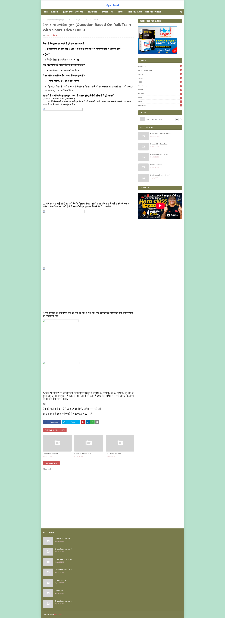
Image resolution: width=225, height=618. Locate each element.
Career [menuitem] (105, 12)
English (160, 78)
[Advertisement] (160, 550)
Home (45, 20)
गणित (160, 98)
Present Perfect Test (158, 144)
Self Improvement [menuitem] (153, 12)
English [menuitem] (54, 12)
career (160, 74)
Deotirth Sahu (51, 35)
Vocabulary (160, 86)
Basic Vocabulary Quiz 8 (160, 133)
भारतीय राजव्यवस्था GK (160, 70)
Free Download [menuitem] (135, 12)
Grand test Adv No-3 (154, 120)
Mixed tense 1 (156, 165)
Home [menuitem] (45, 12)
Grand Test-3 (60, 590)
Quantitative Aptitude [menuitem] (73, 12)
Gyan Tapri (112, 5)
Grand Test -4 (60, 580)
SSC (160, 82)
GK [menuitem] (112, 12)
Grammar (160, 66)
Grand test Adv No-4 (114, 454)
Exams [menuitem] (120, 12)
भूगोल (160, 101)
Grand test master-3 (82, 454)
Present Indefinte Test (159, 154)
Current (160, 94)
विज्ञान (160, 90)
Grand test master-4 (51, 454)
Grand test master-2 (63, 601)
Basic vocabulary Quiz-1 (160, 175)
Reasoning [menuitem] (92, 12)
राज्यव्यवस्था (160, 105)
